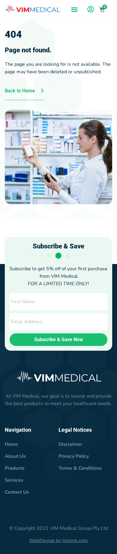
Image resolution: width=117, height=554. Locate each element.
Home (11, 444)
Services (14, 480)
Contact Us (17, 492)
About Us (15, 456)
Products (15, 468)
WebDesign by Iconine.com (58, 540)
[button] (74, 9)
